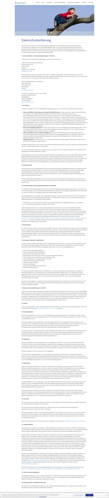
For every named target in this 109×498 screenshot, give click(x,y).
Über (43, 2)
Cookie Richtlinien (43, 496)
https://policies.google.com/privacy (70, 469)
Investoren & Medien (73, 2)
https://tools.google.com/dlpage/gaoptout (39, 460)
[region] (54, 495)
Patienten (49, 2)
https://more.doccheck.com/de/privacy (75, 421)
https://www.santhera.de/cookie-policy (47, 308)
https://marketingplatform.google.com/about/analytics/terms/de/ (40, 469)
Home (38, 2)
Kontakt (91, 2)
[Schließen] (107, 495)
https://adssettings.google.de (30, 463)
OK (89, 495)
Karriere (84, 2)
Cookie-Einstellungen (79, 495)
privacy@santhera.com (28, 90)
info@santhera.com (27, 71)
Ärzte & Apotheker (59, 2)
